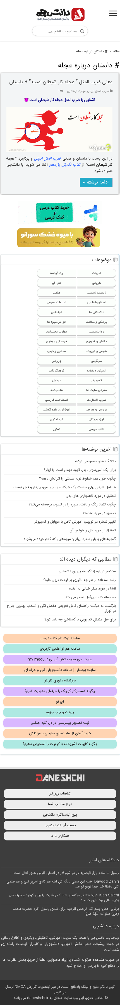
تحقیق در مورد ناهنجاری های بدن (91, 496)
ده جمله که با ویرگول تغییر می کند (90, 597)
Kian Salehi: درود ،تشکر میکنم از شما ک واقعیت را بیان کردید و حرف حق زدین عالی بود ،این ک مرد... (64, 897)
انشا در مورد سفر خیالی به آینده (92, 589)
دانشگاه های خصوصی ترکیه (95, 461)
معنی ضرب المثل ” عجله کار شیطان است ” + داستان (60, 82)
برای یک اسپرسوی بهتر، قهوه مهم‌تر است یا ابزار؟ (80, 470)
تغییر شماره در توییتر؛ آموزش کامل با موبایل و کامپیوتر (75, 522)
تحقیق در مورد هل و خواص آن (92, 530)
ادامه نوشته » (96, 182)
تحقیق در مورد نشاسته (99, 513)
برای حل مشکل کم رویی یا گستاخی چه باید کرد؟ (80, 620)
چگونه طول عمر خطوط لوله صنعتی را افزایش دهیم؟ (77, 479)
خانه (116, 51)
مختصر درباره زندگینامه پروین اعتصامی (87, 571)
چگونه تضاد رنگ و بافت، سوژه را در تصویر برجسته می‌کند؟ (72, 505)
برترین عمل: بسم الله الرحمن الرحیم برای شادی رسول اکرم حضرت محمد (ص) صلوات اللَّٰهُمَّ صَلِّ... (66, 911)
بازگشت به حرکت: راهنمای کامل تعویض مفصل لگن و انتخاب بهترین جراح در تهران (61, 608)
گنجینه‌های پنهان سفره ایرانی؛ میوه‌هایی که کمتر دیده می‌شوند (69, 539)
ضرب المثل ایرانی (98, 91)
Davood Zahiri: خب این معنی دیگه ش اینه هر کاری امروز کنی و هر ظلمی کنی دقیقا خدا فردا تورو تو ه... (62, 884)
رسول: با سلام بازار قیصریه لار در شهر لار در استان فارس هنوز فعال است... (64, 873)
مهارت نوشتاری (76, 91)
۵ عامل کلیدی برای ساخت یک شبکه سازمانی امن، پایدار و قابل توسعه (64, 487)
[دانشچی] (60, 15)
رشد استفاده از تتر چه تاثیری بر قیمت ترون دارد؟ (79, 580)
